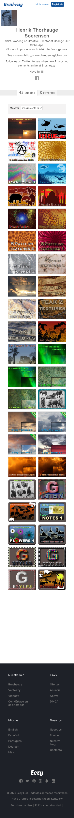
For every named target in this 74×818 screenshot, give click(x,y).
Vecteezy (14, 690)
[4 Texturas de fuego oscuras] (52, 467)
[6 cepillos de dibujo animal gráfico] (22, 489)
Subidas (27, 92)
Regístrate (57, 4)
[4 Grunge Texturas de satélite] (22, 399)
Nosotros (56, 729)
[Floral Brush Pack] (22, 534)
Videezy (13, 695)
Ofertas (55, 684)
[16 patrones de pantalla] (52, 489)
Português (15, 740)
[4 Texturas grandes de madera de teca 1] (22, 331)
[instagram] (40, 781)
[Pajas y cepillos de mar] (52, 173)
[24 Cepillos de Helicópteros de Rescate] (52, 128)
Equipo (54, 735)
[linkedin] (53, 781)
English (13, 729)
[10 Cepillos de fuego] (22, 218)
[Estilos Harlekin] (52, 557)
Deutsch (13, 746)
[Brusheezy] (13, 5)
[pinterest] (34, 781)
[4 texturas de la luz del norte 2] (52, 354)
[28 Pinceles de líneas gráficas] (52, 151)
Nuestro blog (55, 742)
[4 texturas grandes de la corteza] (52, 286)
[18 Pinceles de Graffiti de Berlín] (22, 151)
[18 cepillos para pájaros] (52, 331)
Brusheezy (15, 684)
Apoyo (54, 695)
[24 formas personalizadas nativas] (52, 579)
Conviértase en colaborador (18, 703)
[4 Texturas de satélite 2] (52, 376)
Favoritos (47, 92)
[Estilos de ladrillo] (22, 579)
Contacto (56, 750)
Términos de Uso (21, 805)
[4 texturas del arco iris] (22, 173)
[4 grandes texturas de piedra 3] (22, 264)
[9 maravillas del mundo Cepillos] (52, 196)
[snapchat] (47, 781)
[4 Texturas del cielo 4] (22, 421)
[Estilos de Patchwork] (22, 557)
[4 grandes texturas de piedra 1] (22, 309)
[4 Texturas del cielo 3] (52, 421)
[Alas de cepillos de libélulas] (52, 218)
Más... (12, 752)
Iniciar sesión (42, 4)
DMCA (54, 701)
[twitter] (27, 781)
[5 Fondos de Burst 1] (52, 241)
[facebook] (20, 781)
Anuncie (55, 690)
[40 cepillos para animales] (22, 196)
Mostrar (15, 107)
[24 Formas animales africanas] (22, 512)
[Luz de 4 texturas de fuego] (22, 467)
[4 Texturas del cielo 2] (22, 444)
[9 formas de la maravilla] (52, 534)
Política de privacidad (48, 805)
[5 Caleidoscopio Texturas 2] (22, 241)
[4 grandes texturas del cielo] (22, 286)
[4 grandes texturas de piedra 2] (52, 264)
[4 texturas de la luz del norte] (22, 376)
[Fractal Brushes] (52, 512)
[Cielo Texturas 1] (52, 444)
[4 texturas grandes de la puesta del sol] (22, 128)
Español (13, 735)
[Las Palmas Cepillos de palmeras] (22, 354)
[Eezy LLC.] (37, 773)
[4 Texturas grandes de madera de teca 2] (52, 309)
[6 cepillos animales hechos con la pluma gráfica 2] (52, 399)
